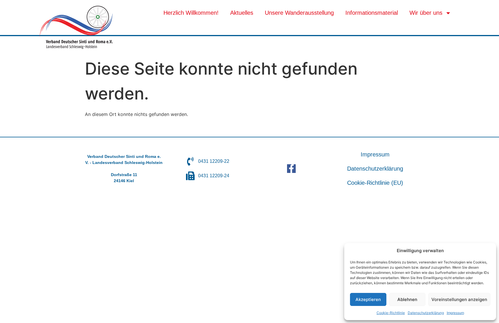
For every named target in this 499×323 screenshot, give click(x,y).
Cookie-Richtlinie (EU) (375, 183)
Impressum (455, 313)
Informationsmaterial (371, 13)
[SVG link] (76, 27)
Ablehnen (407, 299)
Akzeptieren (368, 299)
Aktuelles (241, 13)
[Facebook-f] (291, 168)
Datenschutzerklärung (426, 313)
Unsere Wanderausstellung (299, 13)
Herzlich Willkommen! (191, 13)
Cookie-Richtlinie (391, 313)
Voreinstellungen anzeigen (459, 299)
